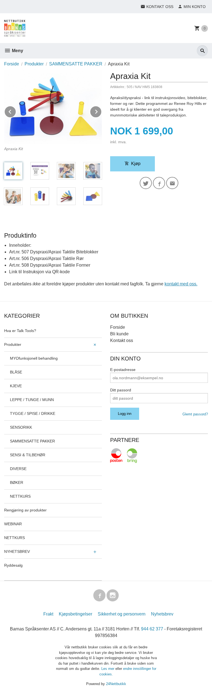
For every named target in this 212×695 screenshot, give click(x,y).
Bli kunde (119, 333)
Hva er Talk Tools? (20, 330)
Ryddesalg (13, 565)
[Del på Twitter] (146, 183)
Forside (11, 64)
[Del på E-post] (172, 183)
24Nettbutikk (116, 684)
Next (101, 110)
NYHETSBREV (17, 551)
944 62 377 (152, 629)
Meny (17, 50)
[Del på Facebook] (159, 183)
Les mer (108, 669)
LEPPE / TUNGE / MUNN (32, 399)
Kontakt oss (121, 340)
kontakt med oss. (181, 284)
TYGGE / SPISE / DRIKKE (32, 413)
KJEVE (16, 386)
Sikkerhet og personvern (121, 614)
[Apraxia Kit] (53, 107)
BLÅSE (16, 372)
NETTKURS (20, 496)
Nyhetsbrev (162, 614)
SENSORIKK (21, 427)
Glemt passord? (195, 414)
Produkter (12, 344)
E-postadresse (123, 369)
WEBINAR (13, 524)
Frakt (48, 614)
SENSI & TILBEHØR (27, 455)
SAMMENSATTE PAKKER (32, 441)
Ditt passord (120, 390)
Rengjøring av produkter (25, 510)
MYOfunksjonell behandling (34, 358)
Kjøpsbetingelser (75, 614)
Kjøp (136, 163)
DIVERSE (18, 468)
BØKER (16, 482)
